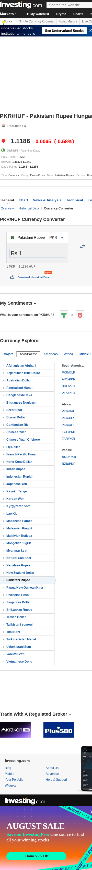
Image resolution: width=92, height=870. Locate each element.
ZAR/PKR (68, 439)
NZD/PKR (69, 464)
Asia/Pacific (28, 354)
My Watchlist (39, 14)
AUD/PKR (69, 457)
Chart (23, 200)
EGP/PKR (68, 432)
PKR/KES (68, 418)
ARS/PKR (68, 379)
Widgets (10, 785)
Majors (9, 354)
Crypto (61, 14)
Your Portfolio (14, 779)
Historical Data (29, 208)
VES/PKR (68, 393)
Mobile (9, 774)
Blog (8, 768)
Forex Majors (68, 21)
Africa (68, 354)
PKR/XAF (68, 411)
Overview (7, 208)
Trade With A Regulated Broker (33, 714)
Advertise (52, 774)
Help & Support (56, 779)
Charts (78, 14)
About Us (52, 768)
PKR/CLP (68, 372)
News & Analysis (47, 200)
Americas (50, 354)
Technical (74, 200)
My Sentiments (16, 303)
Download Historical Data (33, 277)
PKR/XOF (68, 425)
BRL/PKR (68, 386)
